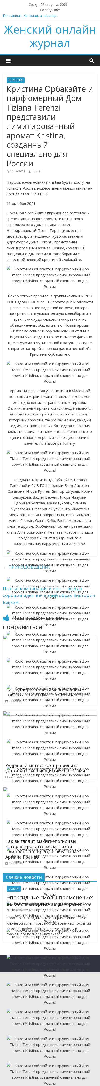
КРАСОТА (15, 80)
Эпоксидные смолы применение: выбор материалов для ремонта (50, 900)
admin (37, 171)
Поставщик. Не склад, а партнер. (30, 15)
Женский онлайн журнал (50, 36)
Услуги (13, 889)
